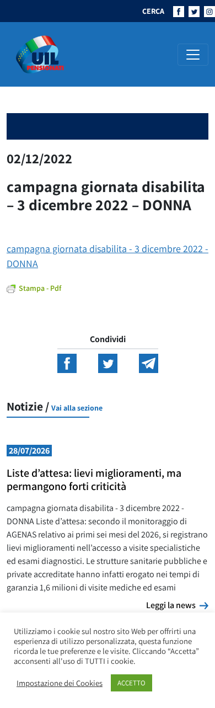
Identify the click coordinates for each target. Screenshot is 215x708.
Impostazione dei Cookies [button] (60, 683)
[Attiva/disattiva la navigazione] (193, 55)
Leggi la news (177, 605)
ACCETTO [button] (131, 683)
